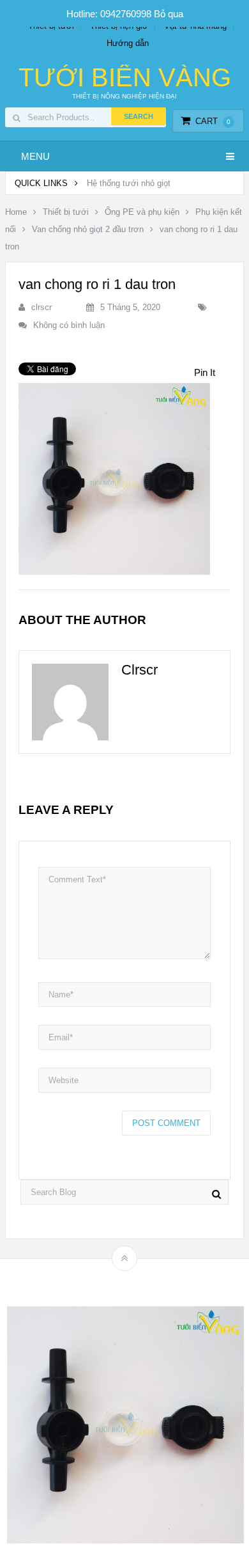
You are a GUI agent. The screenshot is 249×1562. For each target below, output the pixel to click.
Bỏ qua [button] (168, 13)
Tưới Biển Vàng (125, 77)
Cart (212, 121)
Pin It (204, 372)
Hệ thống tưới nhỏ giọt (128, 183)
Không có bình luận (69, 325)
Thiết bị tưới (66, 212)
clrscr (41, 307)
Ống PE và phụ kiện (142, 212)
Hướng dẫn (128, 43)
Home (16, 212)
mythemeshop (144, 1280)
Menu (35, 156)
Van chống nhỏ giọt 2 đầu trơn (88, 229)
